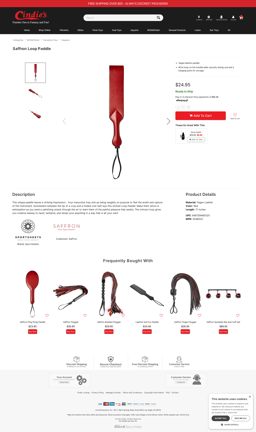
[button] (168, 121)
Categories (18, 40)
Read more (232, 412)
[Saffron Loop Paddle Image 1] (116, 121)
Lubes (198, 30)
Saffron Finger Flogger (185, 322)
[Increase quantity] (188, 107)
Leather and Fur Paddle (147, 322)
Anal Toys (116, 30)
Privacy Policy (98, 393)
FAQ (168, 393)
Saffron (73, 238)
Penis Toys (97, 30)
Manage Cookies (113, 393)
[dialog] (231, 411)
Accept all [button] (221, 418)
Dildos (80, 30)
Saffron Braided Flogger (109, 322)
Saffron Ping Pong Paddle (32, 322)
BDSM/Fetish (153, 30)
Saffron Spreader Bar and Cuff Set (223, 322)
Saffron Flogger (71, 322)
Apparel (134, 30)
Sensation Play (50, 40)
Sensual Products (177, 30)
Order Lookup (83, 393)
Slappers (65, 40)
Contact (175, 393)
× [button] (250, 397)
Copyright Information (154, 393)
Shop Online (44, 30)
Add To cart (203, 115)
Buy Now (32, 331)
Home (27, 30)
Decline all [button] (241, 418)
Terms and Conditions (132, 393)
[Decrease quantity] (177, 107)
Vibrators (64, 30)
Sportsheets (32, 244)
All (229, 30)
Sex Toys (214, 30)
